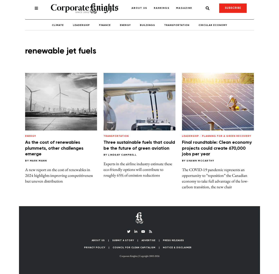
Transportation (176, 25)
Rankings (162, 8)
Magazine (184, 8)
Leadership (81, 25)
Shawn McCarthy (200, 161)
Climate (58, 25)
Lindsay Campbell (122, 155)
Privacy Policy (94, 247)
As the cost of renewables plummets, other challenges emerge (54, 148)
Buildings (147, 25)
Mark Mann (38, 161)
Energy (125, 25)
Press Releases (173, 240)
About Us (139, 8)
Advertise (148, 240)
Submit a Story (123, 240)
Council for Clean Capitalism (134, 247)
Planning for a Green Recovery (226, 136)
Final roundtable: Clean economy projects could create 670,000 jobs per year (217, 148)
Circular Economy (213, 25)
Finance (105, 25)
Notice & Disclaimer (177, 247)
